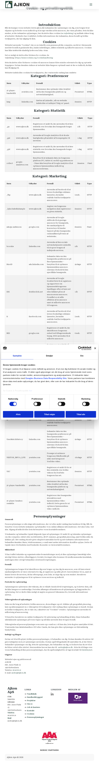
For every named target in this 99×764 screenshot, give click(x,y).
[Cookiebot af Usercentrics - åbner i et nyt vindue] (80, 348)
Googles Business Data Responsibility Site (46, 378)
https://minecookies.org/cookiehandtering (34, 58)
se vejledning (67, 33)
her (30, 391)
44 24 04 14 (17, 670)
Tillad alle (81, 414)
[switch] (37, 404)
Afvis (18, 414)
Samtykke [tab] (17, 355)
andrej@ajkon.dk (65, 647)
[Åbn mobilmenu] (91, 4)
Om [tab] (81, 355)
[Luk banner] (95, 348)
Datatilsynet (87, 650)
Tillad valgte (49, 414)
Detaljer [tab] (49, 355)
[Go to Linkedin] (52, 694)
